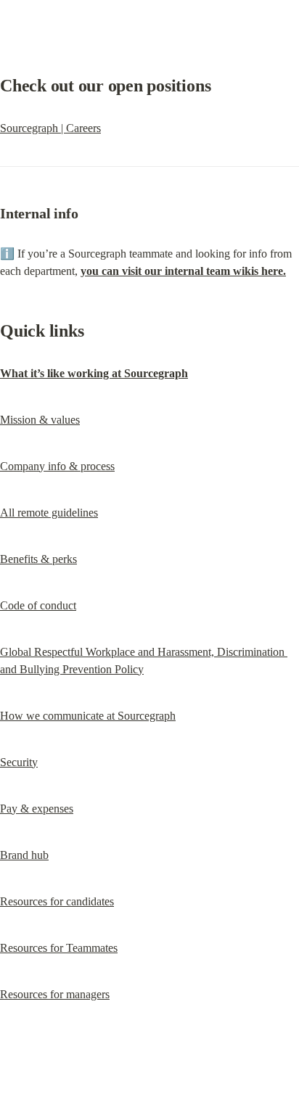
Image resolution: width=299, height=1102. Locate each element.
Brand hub (24, 855)
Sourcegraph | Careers (50, 128)
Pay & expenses (36, 808)
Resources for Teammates (59, 948)
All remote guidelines (49, 512)
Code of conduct (38, 605)
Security (19, 762)
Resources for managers (55, 994)
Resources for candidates (57, 901)
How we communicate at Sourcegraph (88, 716)
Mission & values (40, 420)
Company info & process (57, 466)
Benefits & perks (38, 559)
